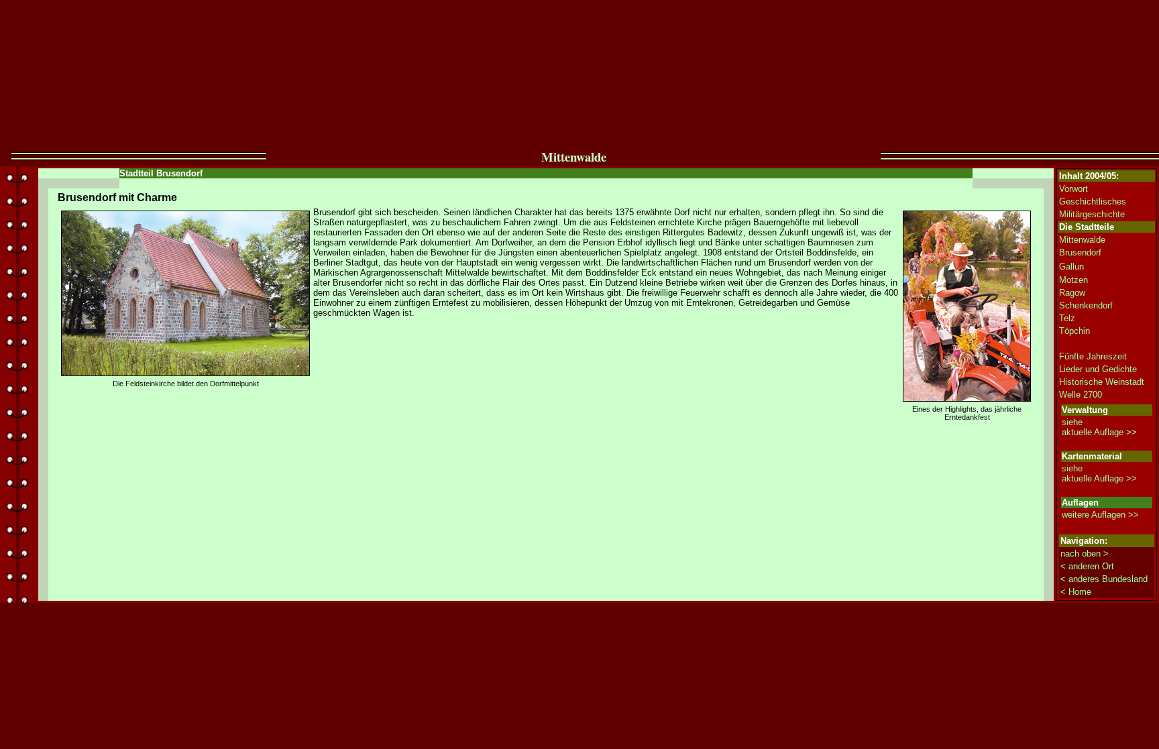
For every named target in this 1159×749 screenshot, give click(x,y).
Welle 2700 (1080, 395)
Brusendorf (1080, 252)
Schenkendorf (1086, 305)
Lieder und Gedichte (1098, 369)
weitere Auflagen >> (1100, 515)
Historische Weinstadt (1101, 382)
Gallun (1071, 267)
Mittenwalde (1082, 240)
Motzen (1073, 280)
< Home (1075, 592)
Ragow (1072, 293)
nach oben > (1084, 554)
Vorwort (1073, 189)
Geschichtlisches (1092, 201)
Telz (1067, 318)
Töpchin (1074, 331)
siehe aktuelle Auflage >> (1099, 427)
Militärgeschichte (1092, 214)
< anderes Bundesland (1104, 579)
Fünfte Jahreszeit (1093, 356)
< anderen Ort (1087, 566)
